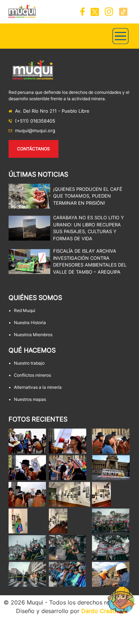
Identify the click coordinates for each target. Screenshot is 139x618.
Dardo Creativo (102, 610)
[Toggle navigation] (120, 36)
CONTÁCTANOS (33, 148)
